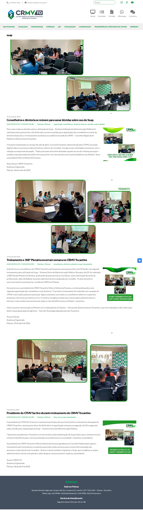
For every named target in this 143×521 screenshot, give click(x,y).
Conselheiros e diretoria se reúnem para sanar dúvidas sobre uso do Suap (50, 120)
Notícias (40, 124)
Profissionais (37, 27)
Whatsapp (122, 16)
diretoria (77, 124)
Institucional (9, 27)
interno (84, 124)
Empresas (50, 27)
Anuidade (102, 16)
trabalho (101, 124)
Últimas (47, 124)
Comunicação (85, 27)
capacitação (57, 124)
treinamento (87, 264)
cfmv (55, 417)
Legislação (23, 27)
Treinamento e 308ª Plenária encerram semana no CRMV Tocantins (47, 260)
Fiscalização (70, 27)
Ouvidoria (133, 16)
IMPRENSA (134, 27)
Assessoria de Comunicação (20, 124)
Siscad (92, 16)
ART (59, 27)
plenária (74, 264)
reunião (90, 124)
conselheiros (68, 124)
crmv (59, 417)
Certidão (111, 16)
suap (96, 124)
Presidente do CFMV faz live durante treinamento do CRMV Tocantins (49, 413)
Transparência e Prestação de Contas (110, 27)
